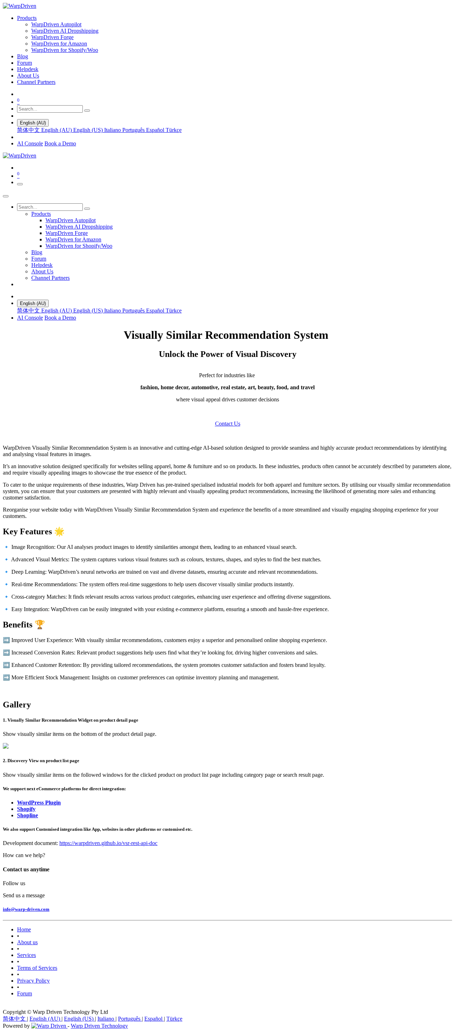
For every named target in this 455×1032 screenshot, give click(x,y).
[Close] (6, 196)
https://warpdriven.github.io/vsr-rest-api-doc (108, 843)
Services (26, 955)
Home (24, 929)
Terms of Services (37, 968)
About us (27, 942)
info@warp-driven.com (26, 909)
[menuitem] (27, 18)
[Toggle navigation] (20, 184)
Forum (24, 993)
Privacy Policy (33, 981)
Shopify (26, 809)
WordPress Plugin (39, 803)
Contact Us (227, 424)
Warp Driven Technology (99, 1026)
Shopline (27, 815)
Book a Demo (60, 143)
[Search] (87, 110)
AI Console (30, 143)
